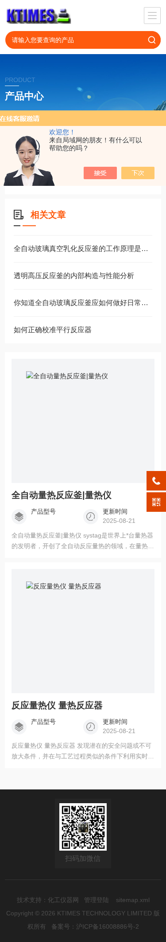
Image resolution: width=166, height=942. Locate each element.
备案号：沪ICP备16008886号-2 (95, 926)
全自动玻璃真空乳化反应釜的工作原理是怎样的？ (83, 248)
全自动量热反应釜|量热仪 (62, 495)
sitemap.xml (133, 899)
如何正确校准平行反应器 (53, 330)
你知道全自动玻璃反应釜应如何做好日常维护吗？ (83, 302)
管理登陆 (96, 899)
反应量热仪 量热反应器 (57, 705)
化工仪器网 (63, 899)
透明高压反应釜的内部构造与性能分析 (74, 275)
